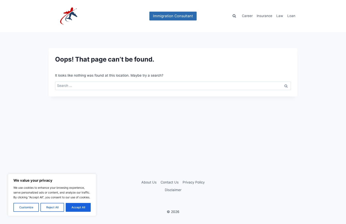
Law (279, 16)
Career (247, 16)
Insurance (264, 16)
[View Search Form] (234, 16)
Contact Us (170, 182)
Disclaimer (173, 190)
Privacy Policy (194, 182)
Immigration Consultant (173, 16)
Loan (291, 16)
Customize (26, 207)
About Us (149, 182)
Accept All (78, 207)
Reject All (52, 207)
